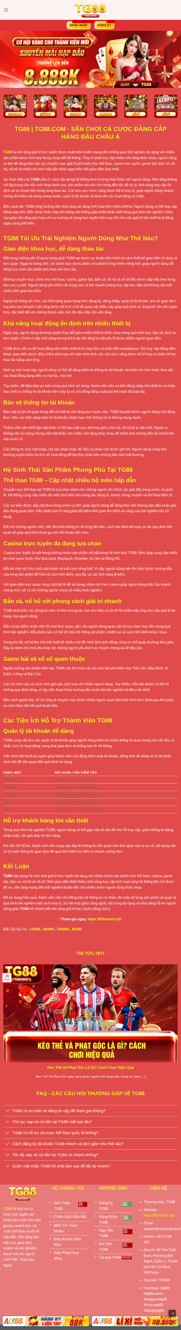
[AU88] (45, 1321)
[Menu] (6, 9)
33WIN (35, 929)
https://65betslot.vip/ (104, 919)
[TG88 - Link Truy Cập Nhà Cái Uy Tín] (90, 10)
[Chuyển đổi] (7, 1111)
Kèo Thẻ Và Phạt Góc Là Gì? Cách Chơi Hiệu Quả (90, 1067)
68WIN (48, 929)
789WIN (63, 929)
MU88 (76, 929)
